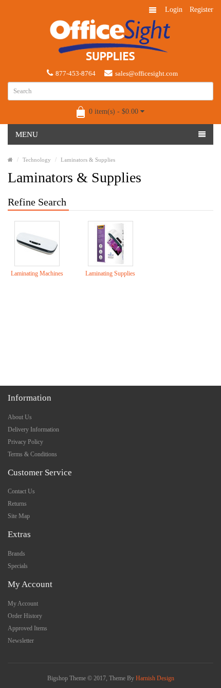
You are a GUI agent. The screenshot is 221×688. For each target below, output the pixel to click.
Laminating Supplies (110, 273)
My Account (23, 603)
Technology (37, 160)
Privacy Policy (25, 441)
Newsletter (21, 640)
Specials (18, 566)
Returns (17, 503)
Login (173, 9)
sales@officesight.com (146, 73)
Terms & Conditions (32, 454)
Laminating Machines (37, 273)
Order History (25, 616)
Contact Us (21, 491)
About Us (20, 417)
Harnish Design (155, 678)
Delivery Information (33, 429)
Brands (16, 553)
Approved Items (27, 628)
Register (201, 9)
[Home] (10, 160)
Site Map (19, 516)
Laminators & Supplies (88, 160)
